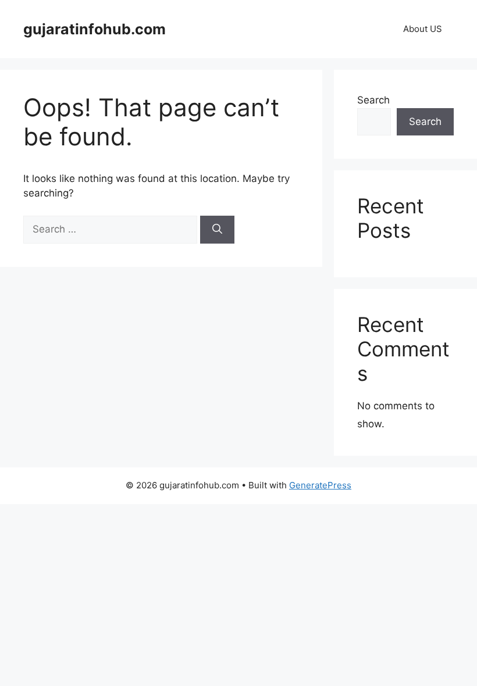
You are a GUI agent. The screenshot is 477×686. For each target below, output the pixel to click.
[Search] (217, 230)
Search (373, 100)
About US (422, 28)
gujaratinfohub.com (94, 29)
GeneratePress (320, 485)
